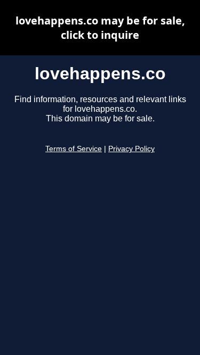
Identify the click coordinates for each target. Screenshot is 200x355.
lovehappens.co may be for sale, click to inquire (100, 27)
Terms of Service (73, 149)
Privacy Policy (131, 149)
